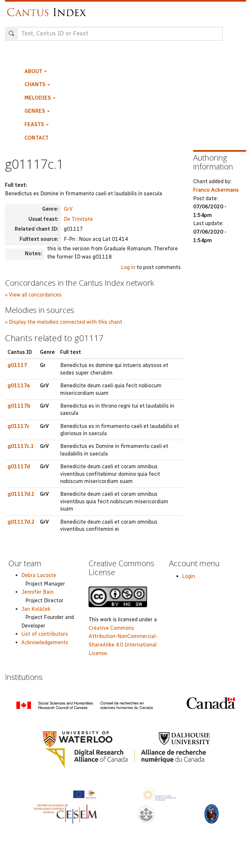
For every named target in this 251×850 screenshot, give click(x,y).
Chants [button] (36, 84)
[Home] (48, 9)
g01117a (19, 385)
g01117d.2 (21, 522)
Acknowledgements (44, 642)
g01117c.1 (21, 446)
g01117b (19, 406)
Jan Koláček (35, 609)
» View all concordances (33, 295)
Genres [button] (35, 111)
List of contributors (44, 634)
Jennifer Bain (37, 592)
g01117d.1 (21, 494)
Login (188, 576)
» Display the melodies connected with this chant (63, 322)
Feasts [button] (35, 124)
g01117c (18, 426)
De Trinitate (78, 219)
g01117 (17, 365)
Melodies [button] (38, 98)
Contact (37, 138)
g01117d (19, 466)
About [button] (34, 71)
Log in (128, 267)
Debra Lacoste (38, 575)
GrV (68, 209)
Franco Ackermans (216, 190)
